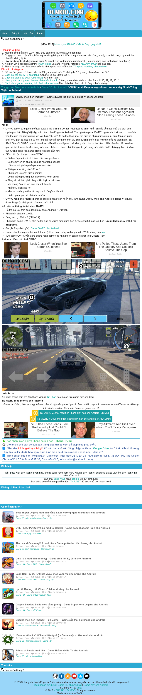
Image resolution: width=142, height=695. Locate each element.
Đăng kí (16, 33)
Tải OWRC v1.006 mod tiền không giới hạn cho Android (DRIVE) (74, 412)
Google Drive (101, 448)
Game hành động (24, 533)
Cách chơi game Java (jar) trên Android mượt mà (31, 83)
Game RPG (32, 564)
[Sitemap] (80, 678)
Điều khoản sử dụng (45, 685)
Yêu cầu (28, 33)
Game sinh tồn (47, 549)
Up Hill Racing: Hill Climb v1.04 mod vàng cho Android (47, 589)
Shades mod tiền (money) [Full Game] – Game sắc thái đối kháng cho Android (60, 620)
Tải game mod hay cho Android (89, 66)
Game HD (47, 518)
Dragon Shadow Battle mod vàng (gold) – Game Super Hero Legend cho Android (62, 604)
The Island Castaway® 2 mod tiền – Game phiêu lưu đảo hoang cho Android (59, 543)
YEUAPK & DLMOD (64, 690)
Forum (39, 33)
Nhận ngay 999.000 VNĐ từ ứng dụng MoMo (78, 44)
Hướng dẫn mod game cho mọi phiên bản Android (31, 80)
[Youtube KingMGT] (74, 678)
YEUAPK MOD (88, 63)
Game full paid (22, 549)
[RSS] (68, 678)
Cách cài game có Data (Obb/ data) (24, 77)
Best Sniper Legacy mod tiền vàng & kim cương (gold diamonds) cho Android (60, 512)
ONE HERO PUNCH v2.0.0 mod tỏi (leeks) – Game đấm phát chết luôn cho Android (63, 528)
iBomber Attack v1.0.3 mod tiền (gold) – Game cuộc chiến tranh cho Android (59, 635)
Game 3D (20, 518)
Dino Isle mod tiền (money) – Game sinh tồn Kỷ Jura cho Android (53, 558)
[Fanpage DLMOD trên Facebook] (61, 678)
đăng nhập (59, 478)
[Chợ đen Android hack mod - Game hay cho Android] (55, 678)
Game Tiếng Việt (46, 579)
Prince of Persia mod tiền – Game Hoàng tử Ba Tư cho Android (52, 650)
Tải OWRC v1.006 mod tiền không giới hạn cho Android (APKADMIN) (74, 418)
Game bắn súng (33, 518)
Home (5, 33)
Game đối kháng (34, 610)
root (104, 232)
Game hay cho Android (96, 685)
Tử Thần (51, 397)
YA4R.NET (75, 481)
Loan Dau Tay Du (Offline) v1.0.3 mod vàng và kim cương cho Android (56, 574)
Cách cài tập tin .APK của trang (22, 75)
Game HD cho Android (70, 685)
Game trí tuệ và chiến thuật (39, 595)
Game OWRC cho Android (45, 228)
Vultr (79, 687)
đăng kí (76, 478)
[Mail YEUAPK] (86, 678)
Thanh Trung (44, 63)
